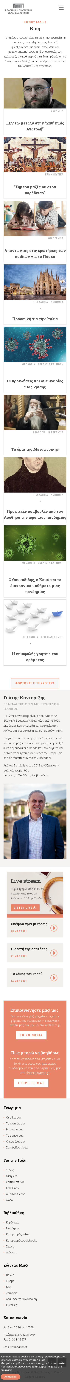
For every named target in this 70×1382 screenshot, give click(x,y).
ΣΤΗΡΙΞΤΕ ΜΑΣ (31, 1083)
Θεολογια (57, 110)
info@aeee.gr (52, 1025)
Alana (9, 1200)
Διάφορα (11, 1252)
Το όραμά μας (14, 1135)
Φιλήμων (11, 1176)
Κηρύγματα (12, 1222)
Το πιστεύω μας (15, 1123)
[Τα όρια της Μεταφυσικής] (35, 412)
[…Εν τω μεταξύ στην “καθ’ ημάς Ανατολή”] (35, 90)
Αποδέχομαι (10, 1376)
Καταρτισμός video (17, 1234)
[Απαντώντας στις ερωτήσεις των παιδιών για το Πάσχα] (35, 218)
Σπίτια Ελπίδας (15, 1182)
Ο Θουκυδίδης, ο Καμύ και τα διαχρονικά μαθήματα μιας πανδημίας (35, 585)
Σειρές (10, 1246)
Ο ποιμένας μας (15, 1141)
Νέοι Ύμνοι (12, 1228)
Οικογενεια (55, 238)
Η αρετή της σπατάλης (29, 949)
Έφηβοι (10, 1281)
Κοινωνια (57, 302)
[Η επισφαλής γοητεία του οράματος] (35, 617)
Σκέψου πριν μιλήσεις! (29, 924)
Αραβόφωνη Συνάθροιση (21, 1299)
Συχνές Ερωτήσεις (17, 1147)
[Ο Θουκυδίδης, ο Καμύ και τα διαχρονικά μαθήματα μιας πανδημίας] (35, 543)
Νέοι (9, 1287)
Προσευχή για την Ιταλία (35, 318)
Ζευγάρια (12, 1293)
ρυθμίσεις (6, 1369)
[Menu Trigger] (61, 7)
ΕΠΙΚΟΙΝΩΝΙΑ (31, 1035)
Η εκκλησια (40, 302)
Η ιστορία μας (14, 1129)
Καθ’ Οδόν (12, 1188)
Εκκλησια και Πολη (50, 364)
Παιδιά (10, 1275)
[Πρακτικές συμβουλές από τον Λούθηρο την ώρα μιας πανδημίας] (35, 475)
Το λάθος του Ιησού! (27, 974)
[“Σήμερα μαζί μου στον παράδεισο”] (35, 154)
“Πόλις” (10, 1170)
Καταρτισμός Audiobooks (21, 1240)
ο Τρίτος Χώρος (15, 1194)
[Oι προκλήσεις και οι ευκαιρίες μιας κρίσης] (35, 344)
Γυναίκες (11, 1305)
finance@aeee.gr (38, 1073)
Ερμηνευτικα (54, 174)
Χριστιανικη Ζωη (52, 637)
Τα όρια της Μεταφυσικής (35, 449)
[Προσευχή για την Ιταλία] (35, 282)
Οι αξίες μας (13, 1117)
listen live (23, 908)
